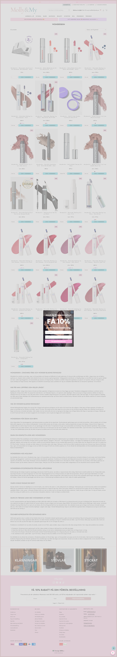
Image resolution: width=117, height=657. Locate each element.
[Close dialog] (72, 312)
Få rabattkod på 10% (58, 341)
